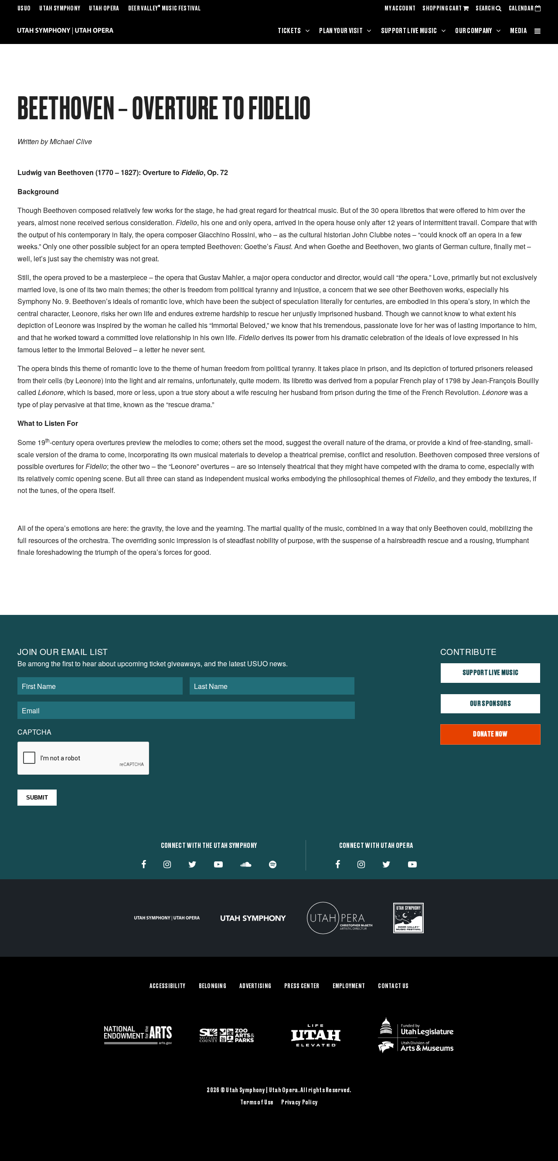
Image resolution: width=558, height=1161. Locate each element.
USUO (24, 9)
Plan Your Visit (341, 30)
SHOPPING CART (442, 9)
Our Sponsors (490, 703)
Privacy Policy (299, 1103)
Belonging (213, 986)
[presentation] (83, 759)
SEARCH (486, 9)
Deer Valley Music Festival (164, 9)
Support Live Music (409, 30)
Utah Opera (104, 9)
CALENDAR (522, 9)
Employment (349, 986)
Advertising (255, 986)
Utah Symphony (59, 9)
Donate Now (490, 734)
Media (518, 30)
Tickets (289, 30)
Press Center (301, 986)
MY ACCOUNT (399, 9)
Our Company (473, 30)
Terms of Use (256, 1103)
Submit (37, 797)
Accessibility (168, 986)
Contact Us (393, 986)
